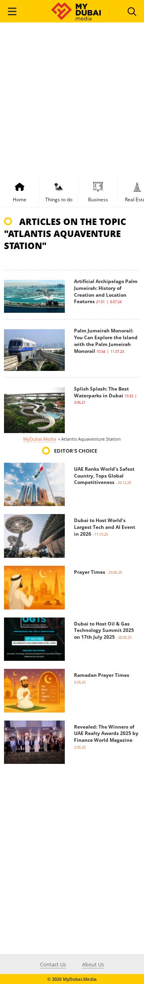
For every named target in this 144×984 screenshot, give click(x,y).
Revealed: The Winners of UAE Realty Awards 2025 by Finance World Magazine (106, 733)
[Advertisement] (72, 98)
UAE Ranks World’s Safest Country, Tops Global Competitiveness (104, 476)
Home (19, 199)
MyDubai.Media (39, 439)
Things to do (58, 199)
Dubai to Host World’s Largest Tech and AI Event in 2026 (104, 527)
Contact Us (53, 964)
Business (98, 199)
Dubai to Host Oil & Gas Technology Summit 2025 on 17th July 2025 (104, 630)
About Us (93, 964)
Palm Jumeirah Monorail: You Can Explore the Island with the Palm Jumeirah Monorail (106, 340)
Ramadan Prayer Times (101, 675)
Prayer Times (89, 572)
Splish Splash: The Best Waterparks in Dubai (101, 392)
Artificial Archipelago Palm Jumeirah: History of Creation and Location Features (106, 291)
